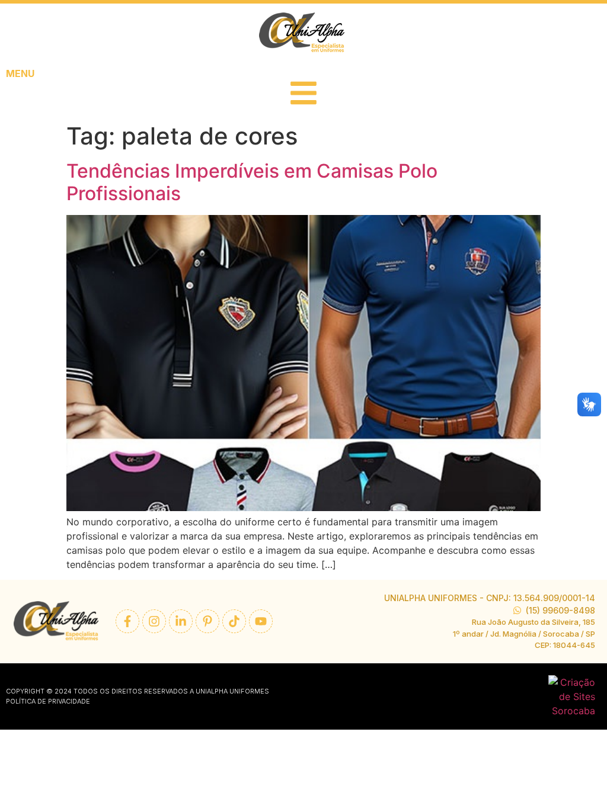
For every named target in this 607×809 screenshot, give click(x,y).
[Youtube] (261, 621)
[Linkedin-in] (181, 621)
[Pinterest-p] (207, 621)
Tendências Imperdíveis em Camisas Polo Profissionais (251, 182)
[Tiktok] (234, 621)
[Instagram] (154, 621)
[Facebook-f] (127, 621)
